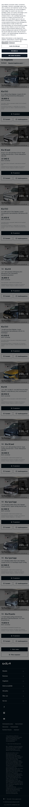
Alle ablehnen (14, 51)
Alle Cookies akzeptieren (14, 55)
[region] (14, 29)
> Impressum (11, 42)
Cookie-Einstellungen (14, 46)
